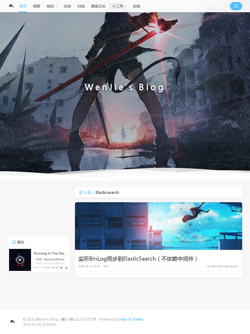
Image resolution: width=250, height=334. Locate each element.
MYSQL (217, 266)
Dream (137, 319)
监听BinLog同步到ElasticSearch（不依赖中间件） (138, 258)
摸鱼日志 (98, 6)
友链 (136, 6)
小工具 (117, 6)
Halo (123, 319)
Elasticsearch (230, 266)
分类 (87, 192)
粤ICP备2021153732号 (78, 319)
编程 (50, 6)
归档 (81, 6)
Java (209, 266)
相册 (36, 6)
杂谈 (67, 6)
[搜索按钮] (236, 6)
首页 (23, 6)
